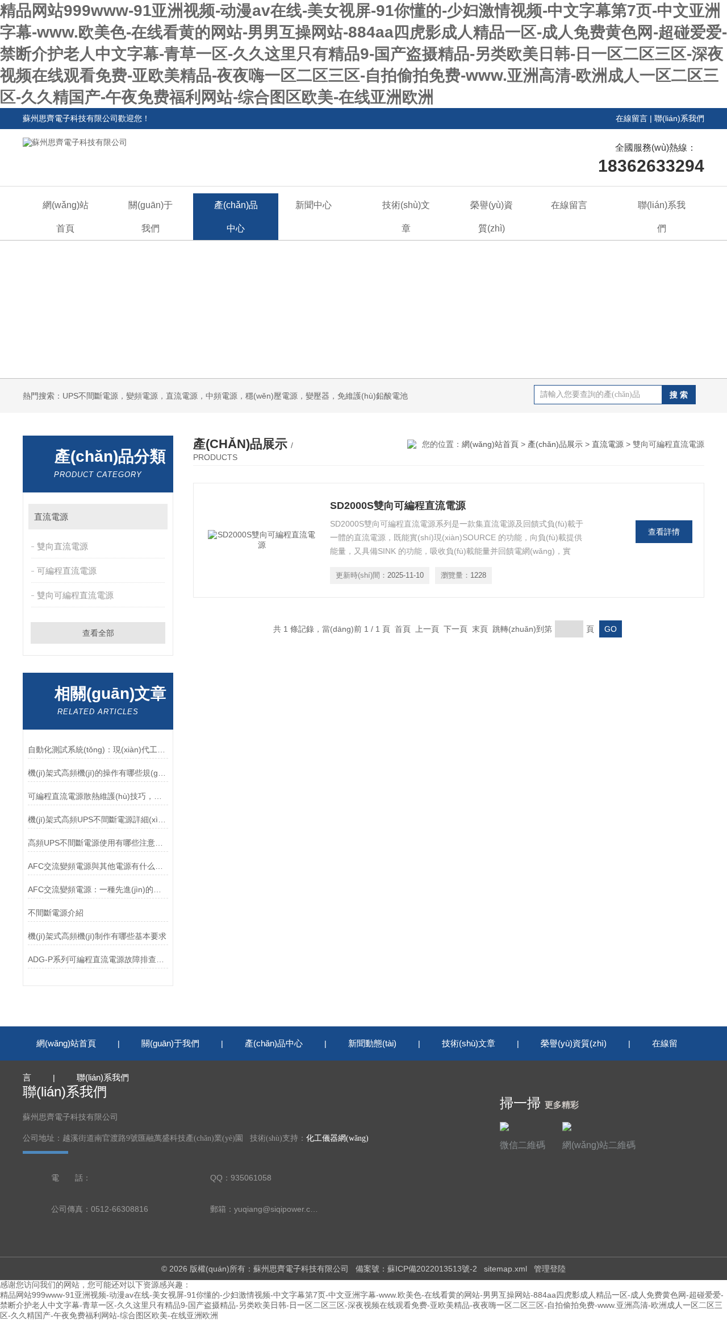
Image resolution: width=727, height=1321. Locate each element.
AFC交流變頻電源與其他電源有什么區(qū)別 (98, 866)
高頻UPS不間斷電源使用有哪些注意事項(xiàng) (98, 842)
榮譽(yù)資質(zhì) (491, 216)
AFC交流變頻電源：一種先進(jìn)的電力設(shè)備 (98, 889)
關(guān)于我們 (150, 216)
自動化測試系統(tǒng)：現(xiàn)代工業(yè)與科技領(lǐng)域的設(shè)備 (98, 749)
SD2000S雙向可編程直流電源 (398, 505)
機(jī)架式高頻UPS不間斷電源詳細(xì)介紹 (98, 819)
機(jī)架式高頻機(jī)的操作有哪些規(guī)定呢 (98, 772)
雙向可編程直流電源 (75, 595)
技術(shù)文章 (406, 216)
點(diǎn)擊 (154, 516)
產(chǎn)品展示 (555, 444)
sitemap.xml (505, 1268)
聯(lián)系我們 (679, 118)
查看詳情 (664, 531)
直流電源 (51, 516)
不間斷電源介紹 (55, 912)
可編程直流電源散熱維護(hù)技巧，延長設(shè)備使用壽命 (98, 796)
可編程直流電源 (67, 570)
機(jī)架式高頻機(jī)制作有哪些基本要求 (97, 936)
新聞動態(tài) (372, 1043)
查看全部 (98, 632)
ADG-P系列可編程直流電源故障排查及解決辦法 (98, 959)
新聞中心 (313, 205)
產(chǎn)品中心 (236, 216)
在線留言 (631, 118)
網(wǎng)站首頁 (66, 216)
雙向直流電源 (62, 546)
